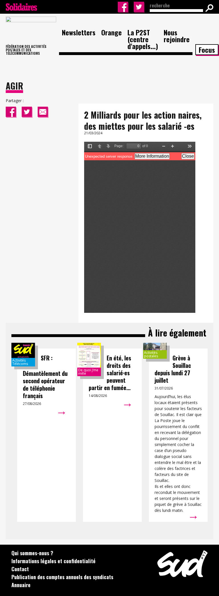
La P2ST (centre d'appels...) (142, 39)
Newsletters (79, 32)
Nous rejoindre (177, 35)
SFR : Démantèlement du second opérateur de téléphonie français (45, 377)
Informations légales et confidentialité (53, 561)
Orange (111, 32)
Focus (207, 49)
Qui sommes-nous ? (32, 553)
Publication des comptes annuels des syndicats (62, 577)
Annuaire (21, 585)
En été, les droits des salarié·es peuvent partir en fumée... (110, 373)
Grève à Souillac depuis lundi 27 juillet (173, 369)
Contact (20, 569)
